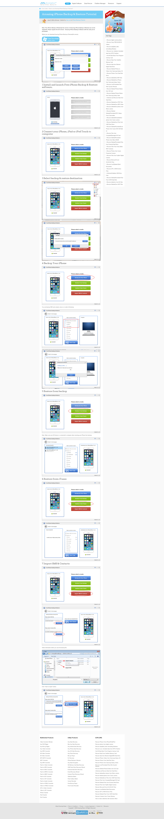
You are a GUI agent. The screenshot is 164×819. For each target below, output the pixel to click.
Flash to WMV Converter (46, 774)
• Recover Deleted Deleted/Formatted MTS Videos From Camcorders (114, 113)
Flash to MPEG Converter (46, 772)
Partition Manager (100, 3)
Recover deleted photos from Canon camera (106, 775)
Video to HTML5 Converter (46, 785)
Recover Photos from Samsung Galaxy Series (106, 762)
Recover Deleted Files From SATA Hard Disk (106, 794)
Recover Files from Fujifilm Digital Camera (105, 784)
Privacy (81, 806)
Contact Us (99, 806)
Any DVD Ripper (44, 744)
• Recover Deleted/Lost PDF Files (114, 102)
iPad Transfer (43, 795)
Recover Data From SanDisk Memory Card (106, 753)
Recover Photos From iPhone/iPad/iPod (105, 742)
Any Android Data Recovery (74, 746)
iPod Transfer (43, 797)
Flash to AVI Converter (45, 776)
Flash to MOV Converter (46, 769)
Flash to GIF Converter (46, 778)
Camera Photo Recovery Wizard (76, 774)
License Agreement (90, 806)
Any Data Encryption (73, 762)
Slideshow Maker (72, 776)
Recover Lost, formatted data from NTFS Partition (107, 748)
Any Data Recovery (72, 742)
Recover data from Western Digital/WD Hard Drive (107, 755)
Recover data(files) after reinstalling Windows (106, 746)
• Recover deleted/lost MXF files (114, 77)
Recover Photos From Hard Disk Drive (104, 760)
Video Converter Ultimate (46, 742)
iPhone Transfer (44, 792)
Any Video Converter (45, 748)
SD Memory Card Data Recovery (76, 765)
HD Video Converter (45, 753)
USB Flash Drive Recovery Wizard (76, 767)
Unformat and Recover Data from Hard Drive (106, 771)
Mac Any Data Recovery (74, 744)
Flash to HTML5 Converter (46, 783)
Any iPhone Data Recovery (74, 748)
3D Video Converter (45, 755)
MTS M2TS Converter (45, 758)
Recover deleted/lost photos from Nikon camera (107, 773)
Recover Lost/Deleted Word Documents (105, 789)
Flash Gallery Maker (73, 778)
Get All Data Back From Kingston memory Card (107, 751)
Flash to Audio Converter (46, 781)
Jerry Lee (68, 20)
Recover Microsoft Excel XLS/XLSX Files (105, 787)
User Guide (45, 8)
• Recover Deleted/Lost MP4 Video (114, 104)
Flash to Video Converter (46, 765)
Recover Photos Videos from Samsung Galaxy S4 (107, 758)
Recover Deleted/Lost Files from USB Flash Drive (107, 778)
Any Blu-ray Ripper (44, 746)
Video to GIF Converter (46, 790)
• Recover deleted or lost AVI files (114, 182)
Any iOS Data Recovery (74, 751)
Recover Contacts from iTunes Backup (105, 796)
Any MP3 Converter (45, 762)
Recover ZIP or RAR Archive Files (103, 791)
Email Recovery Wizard (73, 772)
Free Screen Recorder (73, 785)
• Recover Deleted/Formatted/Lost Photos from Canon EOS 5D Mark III (114, 129)
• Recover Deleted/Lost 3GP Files (114, 184)
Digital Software (77, 3)
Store (67, 3)
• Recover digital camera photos (114, 40)
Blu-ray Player (71, 755)
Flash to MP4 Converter (46, 767)
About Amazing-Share (61, 806)
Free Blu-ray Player (72, 783)
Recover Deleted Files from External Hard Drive (107, 782)
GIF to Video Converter (46, 788)
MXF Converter (44, 760)
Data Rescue (88, 3)
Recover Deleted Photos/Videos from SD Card (106, 768)
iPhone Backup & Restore (78, 20)
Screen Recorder (72, 781)
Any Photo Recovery (73, 753)
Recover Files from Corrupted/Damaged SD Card (107, 780)
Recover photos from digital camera (104, 744)
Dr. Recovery (71, 758)
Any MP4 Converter (45, 751)
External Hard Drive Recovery (75, 769)
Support (119, 3)
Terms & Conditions (73, 806)
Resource (111, 3)
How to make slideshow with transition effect (106, 798)
